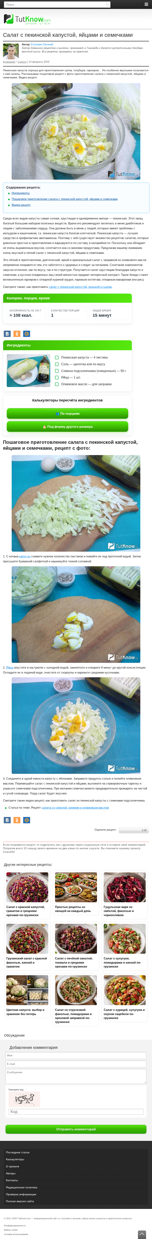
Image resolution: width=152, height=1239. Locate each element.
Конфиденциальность (15, 1225)
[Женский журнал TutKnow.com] (27, 19)
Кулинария (9, 62)
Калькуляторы (15, 1159)
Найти (107, 4)
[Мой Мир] (26, 334)
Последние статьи (17, 1152)
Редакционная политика (21, 1187)
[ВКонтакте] (7, 334)
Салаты (22, 62)
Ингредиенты (21, 193)
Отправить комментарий (76, 1129)
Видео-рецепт (21, 205)
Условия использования (16, 1234)
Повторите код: (16, 1089)
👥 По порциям (68, 413)
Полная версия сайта (20, 1201)
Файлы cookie (11, 1230)
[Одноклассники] (16, 334)
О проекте (12, 1166)
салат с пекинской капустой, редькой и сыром (80, 286)
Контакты (12, 1180)
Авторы (10, 1173)
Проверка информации (21, 1194)
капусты (24, 556)
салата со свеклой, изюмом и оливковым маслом (75, 807)
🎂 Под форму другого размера (68, 426)
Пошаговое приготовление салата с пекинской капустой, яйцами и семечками (65, 199)
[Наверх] (142, 1234)
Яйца (9, 667)
